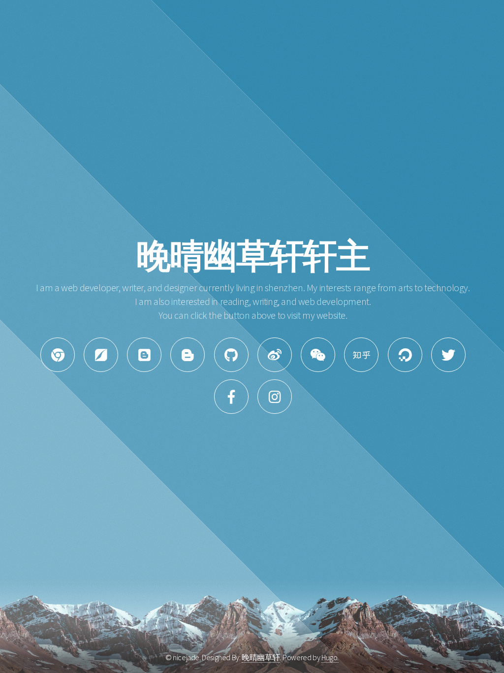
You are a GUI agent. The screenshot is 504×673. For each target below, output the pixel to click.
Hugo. (330, 657)
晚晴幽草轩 (261, 657)
